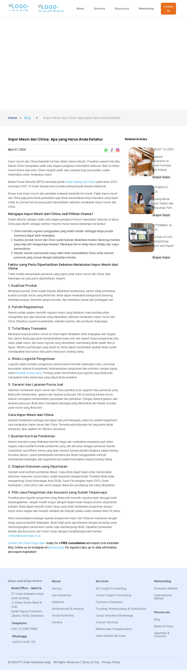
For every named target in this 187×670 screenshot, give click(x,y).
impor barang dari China (80, 182)
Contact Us (168, 8)
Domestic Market (166, 588)
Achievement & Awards (68, 608)
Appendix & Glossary (161, 634)
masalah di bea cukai (28, 373)
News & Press (163, 626)
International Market (162, 597)
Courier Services (107, 622)
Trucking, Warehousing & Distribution (121, 608)
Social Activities (63, 615)
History (57, 588)
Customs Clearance (109, 602)
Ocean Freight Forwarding (113, 595)
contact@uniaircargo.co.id (24, 535)
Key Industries (61, 595)
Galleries (58, 602)
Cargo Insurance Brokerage (114, 615)
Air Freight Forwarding (111, 588)
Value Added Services (111, 635)
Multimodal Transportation (114, 629)
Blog (27, 118)
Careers (57, 622)
